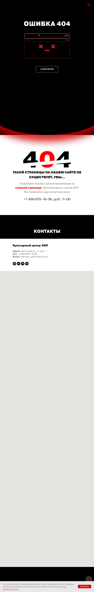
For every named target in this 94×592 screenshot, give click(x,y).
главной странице (28, 188)
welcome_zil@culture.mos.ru (34, 256)
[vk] (18, 263)
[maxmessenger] (14, 263)
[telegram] (22, 263)
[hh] (27, 263)
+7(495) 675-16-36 (27, 253)
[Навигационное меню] (89, 5)
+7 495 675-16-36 (38, 199)
